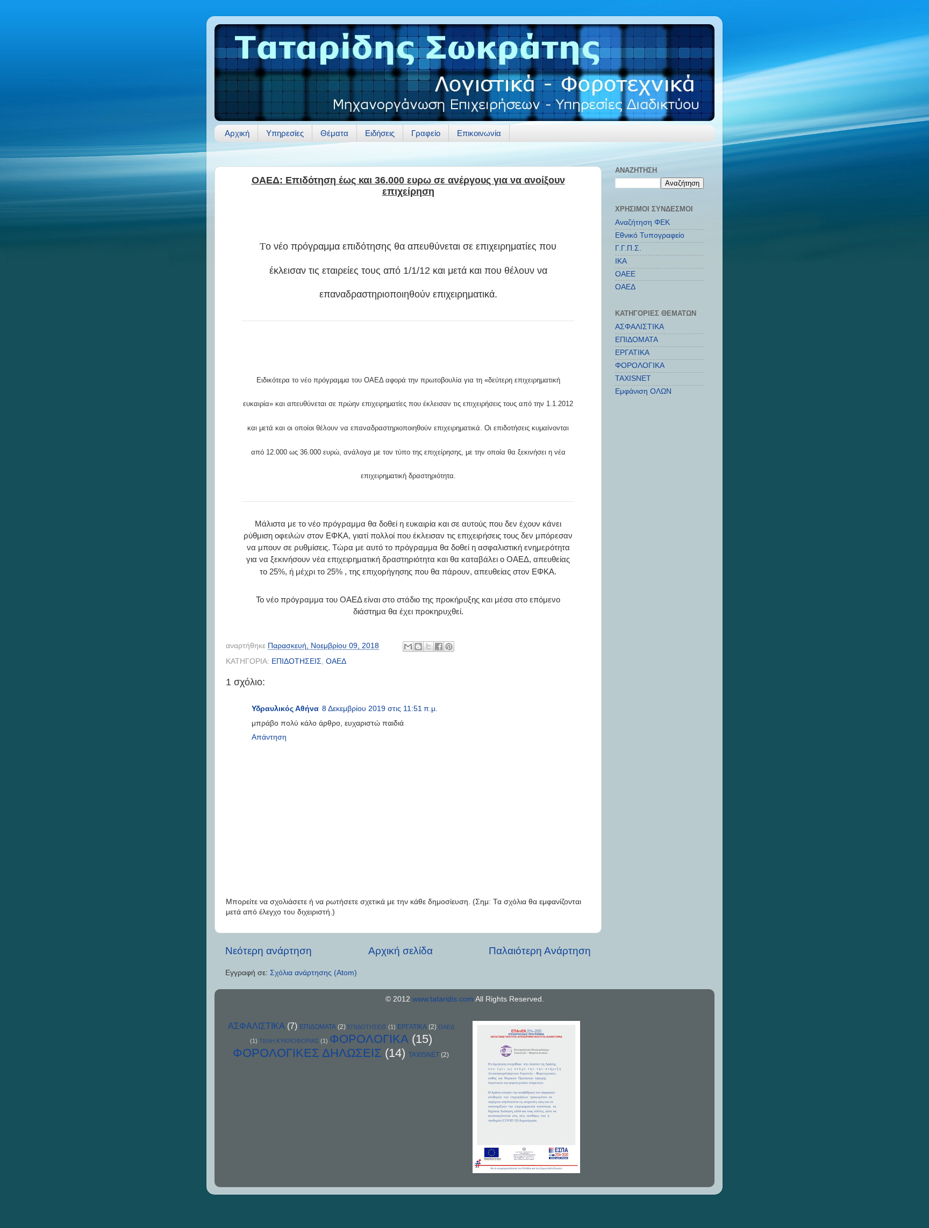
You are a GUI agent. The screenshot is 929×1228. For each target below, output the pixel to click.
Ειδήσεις (380, 133)
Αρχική (237, 133)
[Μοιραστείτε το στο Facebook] (438, 646)
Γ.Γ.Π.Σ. (628, 248)
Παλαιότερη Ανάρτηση (540, 950)
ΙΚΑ (621, 261)
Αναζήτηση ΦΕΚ (642, 222)
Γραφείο (425, 133)
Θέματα (334, 133)
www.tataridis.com (443, 999)
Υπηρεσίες (285, 133)
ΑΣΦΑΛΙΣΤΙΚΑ (639, 327)
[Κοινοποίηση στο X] (428, 646)
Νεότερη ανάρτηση (268, 950)
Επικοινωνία (479, 133)
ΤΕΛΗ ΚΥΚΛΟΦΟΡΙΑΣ (289, 1041)
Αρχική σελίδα (400, 950)
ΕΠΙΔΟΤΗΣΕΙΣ (296, 661)
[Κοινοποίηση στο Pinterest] (449, 646)
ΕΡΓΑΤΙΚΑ (632, 353)
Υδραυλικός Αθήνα (285, 709)
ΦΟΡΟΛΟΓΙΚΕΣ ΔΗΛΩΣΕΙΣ (307, 1053)
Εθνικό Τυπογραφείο (649, 235)
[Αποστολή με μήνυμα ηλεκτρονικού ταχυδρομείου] (408, 646)
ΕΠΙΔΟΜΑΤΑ (636, 340)
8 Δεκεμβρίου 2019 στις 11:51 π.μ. (380, 709)
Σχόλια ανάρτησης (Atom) (313, 973)
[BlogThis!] (418, 646)
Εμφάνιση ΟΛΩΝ (643, 391)
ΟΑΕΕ (625, 274)
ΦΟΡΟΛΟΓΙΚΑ (639, 365)
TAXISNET (633, 378)
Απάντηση (269, 737)
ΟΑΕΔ (336, 661)
